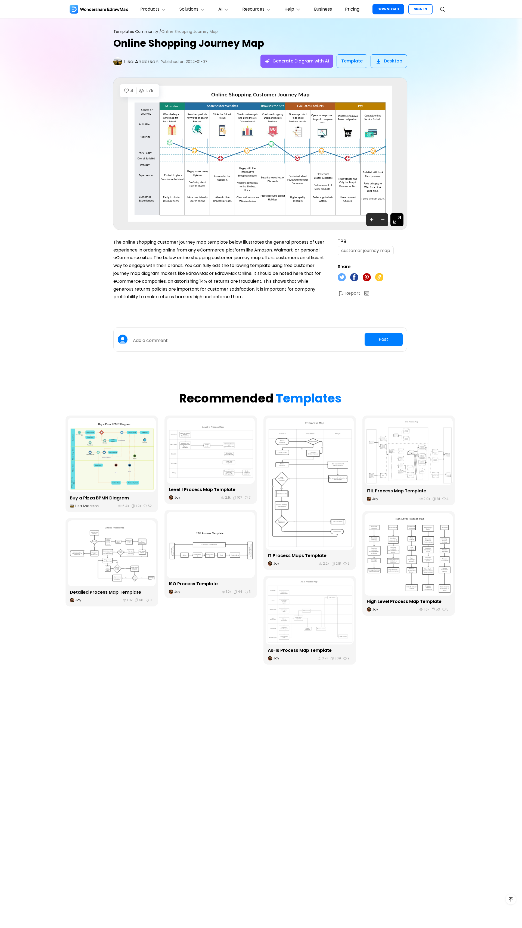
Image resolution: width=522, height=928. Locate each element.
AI (220, 9)
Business (323, 9)
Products (150, 9)
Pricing (352, 9)
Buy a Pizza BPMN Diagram (99, 498)
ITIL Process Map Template (396, 491)
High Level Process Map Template (404, 601)
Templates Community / (137, 31)
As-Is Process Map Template (300, 650)
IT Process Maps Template (297, 555)
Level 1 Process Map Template (202, 489)
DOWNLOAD (388, 9)
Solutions (188, 9)
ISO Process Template (193, 584)
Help (289, 9)
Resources (253, 9)
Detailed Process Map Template (105, 592)
